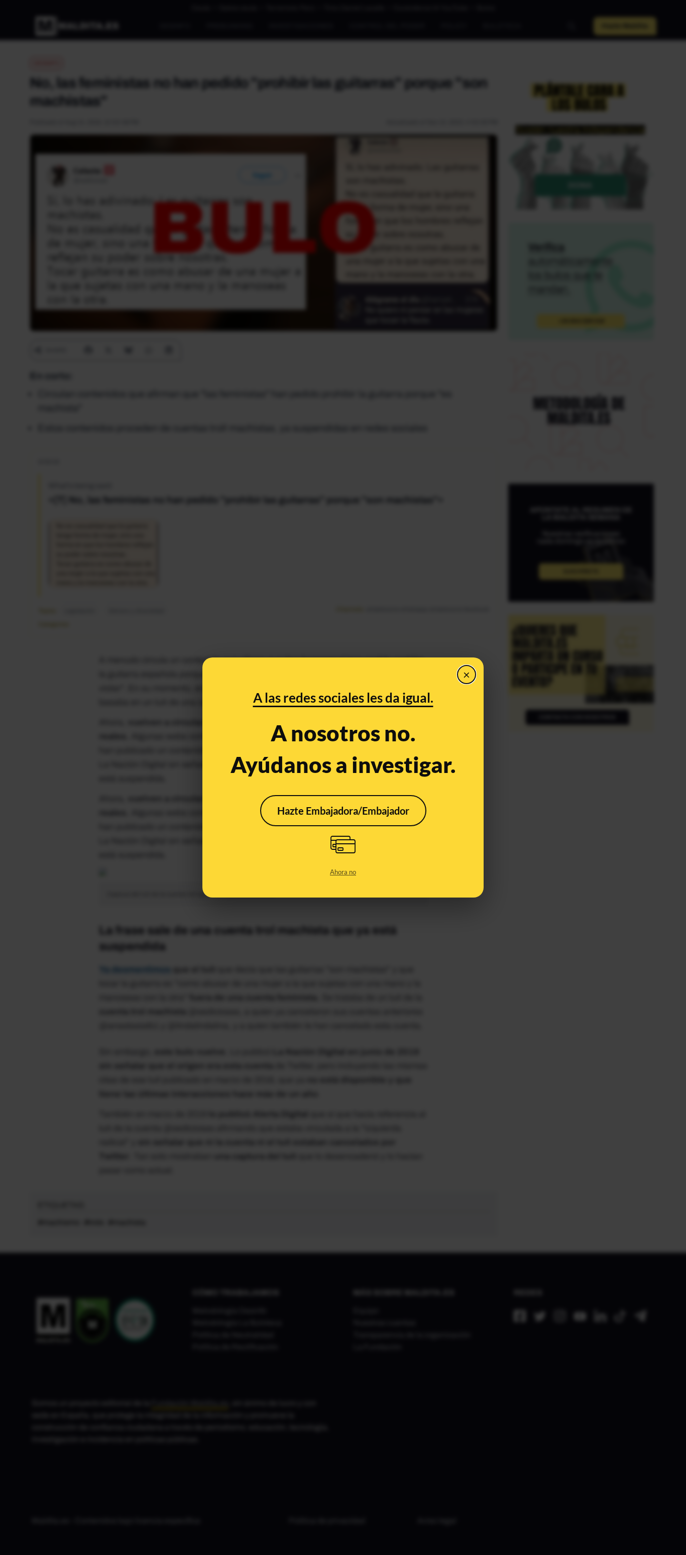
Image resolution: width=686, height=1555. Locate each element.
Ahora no (343, 872)
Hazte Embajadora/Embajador (343, 811)
